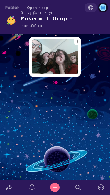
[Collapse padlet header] (71, 18)
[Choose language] (91, 7)
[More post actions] (74, 44)
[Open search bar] (78, 187)
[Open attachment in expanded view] (55, 56)
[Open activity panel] (32, 187)
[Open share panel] (9, 187)
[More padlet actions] (101, 187)
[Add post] (55, 187)
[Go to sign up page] (103, 7)
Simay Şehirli (32, 13)
